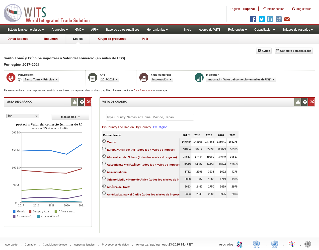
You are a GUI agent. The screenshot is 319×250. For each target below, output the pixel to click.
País (145, 38)
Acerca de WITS (210, 29)
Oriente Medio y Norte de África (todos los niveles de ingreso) (147, 179)
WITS (50, 12)
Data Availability (143, 90)
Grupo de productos (112, 38)
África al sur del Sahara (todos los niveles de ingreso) (142, 157)
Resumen (51, 38)
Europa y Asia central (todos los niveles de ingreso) (141, 149)
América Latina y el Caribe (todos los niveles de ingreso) (144, 194)
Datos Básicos (17, 38)
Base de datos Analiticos (122, 29)
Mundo (111, 142)
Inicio (187, 29)
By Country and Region (118, 127)
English (235, 8)
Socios (78, 38)
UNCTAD (257, 244)
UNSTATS (275, 244)
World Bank (309, 244)
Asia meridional (117, 172)
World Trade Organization (292, 244)
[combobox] (22, 116)
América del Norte (118, 187)
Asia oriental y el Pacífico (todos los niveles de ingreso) (143, 164)
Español (249, 8)
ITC (240, 244)
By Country (143, 127)
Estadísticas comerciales (24, 29)
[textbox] (150, 117)
